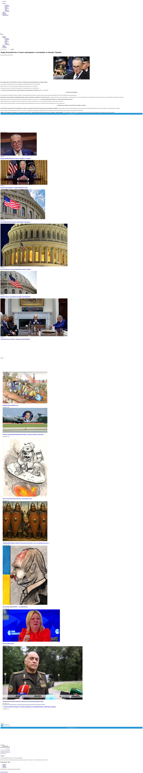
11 (9, 749)
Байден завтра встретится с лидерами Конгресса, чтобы (14, 187)
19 (1, 752)
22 (5, 752)
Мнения (4, 13)
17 (7, 751)
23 (6, 752)
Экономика (7, 6)
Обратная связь (5, 15)
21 (3, 752)
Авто (6, 9)
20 (2, 752)
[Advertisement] (71, 24)
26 (1, 753)
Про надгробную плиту (8, 643)
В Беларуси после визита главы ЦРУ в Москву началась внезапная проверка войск (23, 701)
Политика (7, 5)
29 (5, 753)
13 (2, 751)
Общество (7, 8)
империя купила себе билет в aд (10, 405)
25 (9, 752)
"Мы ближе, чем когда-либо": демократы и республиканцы (15, 339)
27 (2, 753)
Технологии (7, 11)
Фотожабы (5, 14)
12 (1, 751)
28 (3, 753)
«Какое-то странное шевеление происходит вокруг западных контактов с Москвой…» (23, 434)
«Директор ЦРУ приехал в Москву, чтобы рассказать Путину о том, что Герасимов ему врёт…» (26, 543)
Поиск (12, 49)
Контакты (4, 767)
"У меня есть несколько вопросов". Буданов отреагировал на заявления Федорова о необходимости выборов (29, 706)
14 (3, 751)
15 (5, 751)
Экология (7, 10)
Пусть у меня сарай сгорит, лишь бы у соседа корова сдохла (17, 498)
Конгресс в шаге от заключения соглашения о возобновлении (15, 296)
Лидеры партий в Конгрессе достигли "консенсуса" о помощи (15, 158)
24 (7, 752)
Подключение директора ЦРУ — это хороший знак (15, 606)
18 (9, 751)
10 (7, 749)
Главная (4, 1)
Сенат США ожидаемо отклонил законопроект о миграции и (15, 222)
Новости (4, 3)
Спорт (6, 7)
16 (6, 751)
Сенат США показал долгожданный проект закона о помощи (15, 269)
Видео (4, 12)
